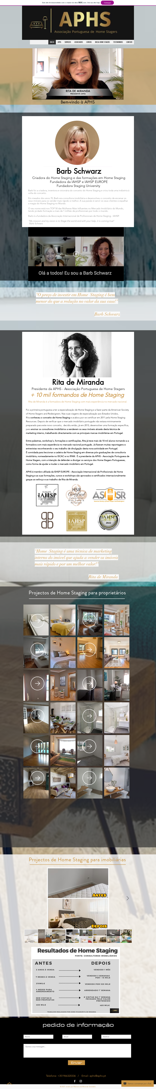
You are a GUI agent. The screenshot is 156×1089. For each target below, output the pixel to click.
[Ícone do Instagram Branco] (80, 1081)
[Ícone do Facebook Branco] (74, 1081)
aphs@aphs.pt (98, 1075)
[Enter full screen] (120, 96)
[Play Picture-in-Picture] (116, 96)
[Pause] (35, 96)
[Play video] (76, 254)
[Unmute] (39, 96)
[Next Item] (127, 898)
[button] (63, 620)
